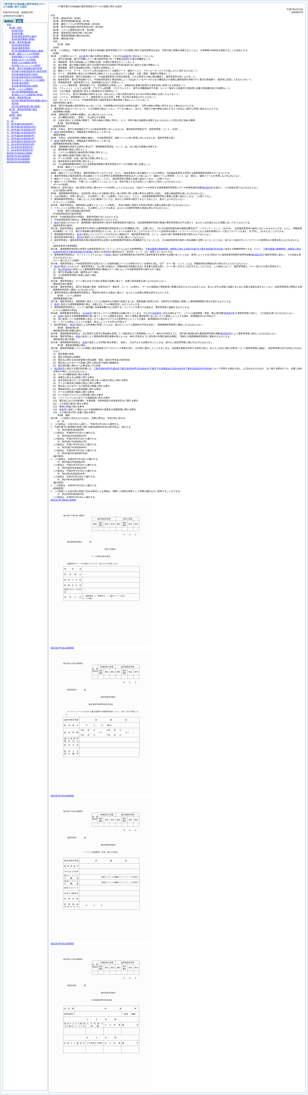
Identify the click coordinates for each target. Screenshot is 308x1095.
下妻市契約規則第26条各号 (121, 368)
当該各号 (126, 56)
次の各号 (83, 56)
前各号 (62, 409)
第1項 (79, 237)
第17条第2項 (64, 269)
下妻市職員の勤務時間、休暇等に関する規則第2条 (184, 249)
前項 (56, 132)
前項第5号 (59, 368)
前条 (60, 316)
